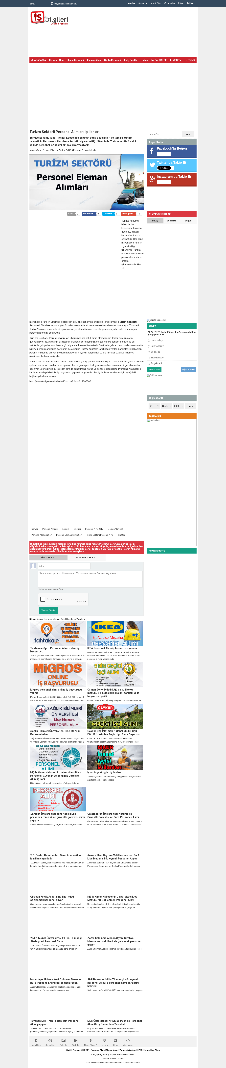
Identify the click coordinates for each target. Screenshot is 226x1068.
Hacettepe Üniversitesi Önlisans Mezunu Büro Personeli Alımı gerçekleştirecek (55, 981)
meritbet (118, 1063)
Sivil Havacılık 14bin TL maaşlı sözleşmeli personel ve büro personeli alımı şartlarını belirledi (113, 983)
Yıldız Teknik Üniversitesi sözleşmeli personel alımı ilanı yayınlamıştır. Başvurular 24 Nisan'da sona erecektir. (55, 947)
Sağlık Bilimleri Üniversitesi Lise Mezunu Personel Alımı (55, 732)
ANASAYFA (40, 60)
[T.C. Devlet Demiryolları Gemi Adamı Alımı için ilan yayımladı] (58, 840)
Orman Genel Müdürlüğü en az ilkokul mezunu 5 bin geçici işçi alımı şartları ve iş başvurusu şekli (113, 693)
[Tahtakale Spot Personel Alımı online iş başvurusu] (58, 633)
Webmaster (169, 3)
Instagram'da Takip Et (174, 176)
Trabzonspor (157, 357)
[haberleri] (130, 535)
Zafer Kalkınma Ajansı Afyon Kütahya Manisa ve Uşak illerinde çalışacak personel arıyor (114, 941)
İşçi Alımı (155, 1050)
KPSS (139, 1050)
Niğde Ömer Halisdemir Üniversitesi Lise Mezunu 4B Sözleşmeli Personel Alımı (112, 898)
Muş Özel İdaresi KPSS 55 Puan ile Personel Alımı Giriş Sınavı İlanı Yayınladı (114, 1022)
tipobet (105, 1063)
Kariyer (34, 529)
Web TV (75, 1045)
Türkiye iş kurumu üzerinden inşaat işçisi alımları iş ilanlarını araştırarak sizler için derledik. (114, 778)
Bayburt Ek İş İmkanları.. (46, 3)
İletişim (190, 3)
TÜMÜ (191, 60)
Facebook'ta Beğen (172, 148)
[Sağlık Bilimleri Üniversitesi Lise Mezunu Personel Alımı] (58, 716)
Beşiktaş (155, 351)
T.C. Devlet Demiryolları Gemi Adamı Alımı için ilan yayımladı (55, 857)
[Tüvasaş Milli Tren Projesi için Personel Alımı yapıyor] (58, 1006)
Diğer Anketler (188, 369)
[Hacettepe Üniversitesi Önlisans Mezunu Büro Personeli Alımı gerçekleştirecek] (58, 964)
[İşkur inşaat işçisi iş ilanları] (115, 757)
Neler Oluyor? (90, 1045)
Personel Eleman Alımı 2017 (69, 535)
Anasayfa (142, 3)
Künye (181, 3)
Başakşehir (157, 363)
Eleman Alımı (94, 60)
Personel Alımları (50, 529)
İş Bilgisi (65, 529)
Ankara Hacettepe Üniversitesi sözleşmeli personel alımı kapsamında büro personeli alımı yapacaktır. (55, 988)
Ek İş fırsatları (131, 60)
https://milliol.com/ (94, 1063)
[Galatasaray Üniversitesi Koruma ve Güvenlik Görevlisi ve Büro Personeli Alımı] (115, 799)
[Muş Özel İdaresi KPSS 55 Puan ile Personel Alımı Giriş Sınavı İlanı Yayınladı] (115, 1006)
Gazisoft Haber (117, 1059)
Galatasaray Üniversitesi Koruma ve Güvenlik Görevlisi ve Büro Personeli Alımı (113, 815)
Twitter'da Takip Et (171, 162)
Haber (145, 60)
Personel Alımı (56, 60)
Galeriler (64, 1045)
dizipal (125, 1063)
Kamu (147, 1050)
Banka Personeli (112, 60)
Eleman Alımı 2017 (116, 529)
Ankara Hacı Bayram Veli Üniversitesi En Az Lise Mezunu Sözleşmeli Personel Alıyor (114, 857)
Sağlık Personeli (74, 1050)
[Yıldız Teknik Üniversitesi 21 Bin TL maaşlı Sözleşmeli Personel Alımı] (58, 923)
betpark (111, 1063)
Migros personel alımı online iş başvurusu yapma (56, 691)
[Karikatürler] (172, 545)
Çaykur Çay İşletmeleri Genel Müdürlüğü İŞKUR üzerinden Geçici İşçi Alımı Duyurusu (113, 732)
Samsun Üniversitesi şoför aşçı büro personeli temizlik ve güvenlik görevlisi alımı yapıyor (57, 817)
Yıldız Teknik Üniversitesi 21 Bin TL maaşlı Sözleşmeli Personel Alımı (56, 939)
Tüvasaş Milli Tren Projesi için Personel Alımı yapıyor (54, 1022)
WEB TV (177, 60)
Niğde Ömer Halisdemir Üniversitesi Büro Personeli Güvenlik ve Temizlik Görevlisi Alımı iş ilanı (55, 776)
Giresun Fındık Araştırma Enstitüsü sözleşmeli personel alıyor (52, 898)
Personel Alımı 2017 (94, 529)
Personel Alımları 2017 (41, 535)
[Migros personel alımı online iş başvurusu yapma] (58, 674)
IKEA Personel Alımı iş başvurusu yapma (112, 648)
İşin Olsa (121, 535)
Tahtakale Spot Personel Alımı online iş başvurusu (54, 650)
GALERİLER (161, 60)
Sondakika (50, 1045)
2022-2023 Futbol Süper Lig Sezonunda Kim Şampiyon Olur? (172, 333)
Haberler (130, 3)
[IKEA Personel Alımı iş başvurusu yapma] (115, 633)
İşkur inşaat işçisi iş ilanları (104, 772)
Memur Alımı (112, 1050)
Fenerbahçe (157, 340)
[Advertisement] (136, 33)
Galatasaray (157, 346)
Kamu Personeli (76, 60)
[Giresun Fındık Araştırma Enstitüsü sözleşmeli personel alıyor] (58, 881)
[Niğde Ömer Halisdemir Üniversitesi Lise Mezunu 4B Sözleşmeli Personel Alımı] (115, 881)
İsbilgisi (77, 529)
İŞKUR (86, 1050)
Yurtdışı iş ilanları (127, 1050)
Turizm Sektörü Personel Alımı (99, 535)
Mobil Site (155, 3)
